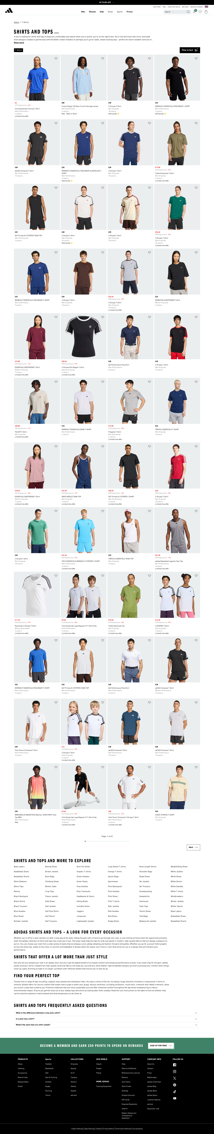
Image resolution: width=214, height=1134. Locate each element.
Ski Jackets (144, 882)
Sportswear (113, 882)
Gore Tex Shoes (83, 867)
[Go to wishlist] (200, 12)
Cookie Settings (77, 1129)
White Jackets (177, 872)
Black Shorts (19, 901)
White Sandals (177, 887)
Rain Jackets (113, 906)
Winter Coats (50, 887)
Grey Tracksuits (83, 892)
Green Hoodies (83, 877)
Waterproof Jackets (147, 921)
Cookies (99, 1129)
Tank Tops (143, 906)
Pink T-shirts (113, 901)
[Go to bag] (206, 12)
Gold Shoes (50, 901)
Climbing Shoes (52, 882)
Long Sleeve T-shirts (117, 867)
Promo (130, 12)
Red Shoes (112, 916)
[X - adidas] (184, 1078)
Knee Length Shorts (147, 867)
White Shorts (176, 882)
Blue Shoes (19, 916)
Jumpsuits (81, 916)
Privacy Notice (108, 1129)
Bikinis (17, 892)
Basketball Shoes (21, 872)
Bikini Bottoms (20, 882)
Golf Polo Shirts (52, 911)
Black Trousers (20, 906)
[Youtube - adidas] (184, 1098)
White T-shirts (177, 892)
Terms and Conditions (123, 1129)
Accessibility (138, 1129)
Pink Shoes (113, 896)
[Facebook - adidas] (184, 1065)
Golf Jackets (50, 906)
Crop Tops (49, 892)
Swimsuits (143, 901)
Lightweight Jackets (85, 921)
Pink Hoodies (113, 892)
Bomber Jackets (21, 921)
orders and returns (174, 7)
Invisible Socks (83, 906)
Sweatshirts (144, 896)
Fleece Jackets (51, 896)
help (164, 7)
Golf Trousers (51, 921)
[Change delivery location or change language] (206, 7)
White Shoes (176, 877)
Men (83, 12)
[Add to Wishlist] (56, 59)
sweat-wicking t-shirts (24, 966)
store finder (157, 7)
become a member (196, 7)
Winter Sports (177, 906)
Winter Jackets (177, 901)
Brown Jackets (51, 872)
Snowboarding (145, 892)
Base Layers (19, 867)
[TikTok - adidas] (184, 1092)
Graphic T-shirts (84, 872)
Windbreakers (177, 896)
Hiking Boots (82, 901)
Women (92, 12)
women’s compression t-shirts (149, 982)
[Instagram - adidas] (184, 1072)
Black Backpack (21, 896)
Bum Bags (49, 877)
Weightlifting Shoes (179, 867)
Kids (102, 12)
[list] (97, 50)
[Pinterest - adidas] (184, 1085)
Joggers (80, 911)
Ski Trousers (144, 887)
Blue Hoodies (19, 911)
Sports (120, 12)
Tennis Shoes (145, 911)
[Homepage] (9, 11)
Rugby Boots (113, 921)
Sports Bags (113, 877)
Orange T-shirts (115, 872)
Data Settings (89, 1129)
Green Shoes (82, 882)
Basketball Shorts (21, 877)
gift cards (185, 7)
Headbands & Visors (85, 896)
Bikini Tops (19, 887)
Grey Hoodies (82, 887)
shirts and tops (46, 941)
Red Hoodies (113, 911)
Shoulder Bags (145, 872)
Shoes (110, 12)
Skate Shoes (144, 877)
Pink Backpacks (115, 887)
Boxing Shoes (51, 867)
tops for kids (99, 941)
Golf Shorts (50, 916)
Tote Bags (143, 916)
